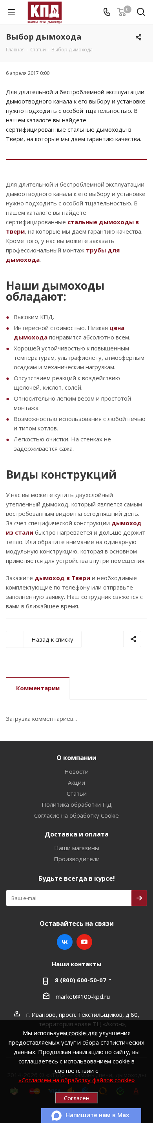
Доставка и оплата (77, 834)
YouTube (84, 942)
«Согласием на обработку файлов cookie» (76, 1080)
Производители (77, 859)
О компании (76, 757)
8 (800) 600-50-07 (80, 980)
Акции (76, 782)
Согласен (76, 1098)
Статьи (77, 793)
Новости (76, 771)
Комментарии (38, 688)
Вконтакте (65, 942)
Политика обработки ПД (77, 804)
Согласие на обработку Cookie (76, 815)
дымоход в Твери (62, 578)
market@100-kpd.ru (83, 996)
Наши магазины (76, 848)
